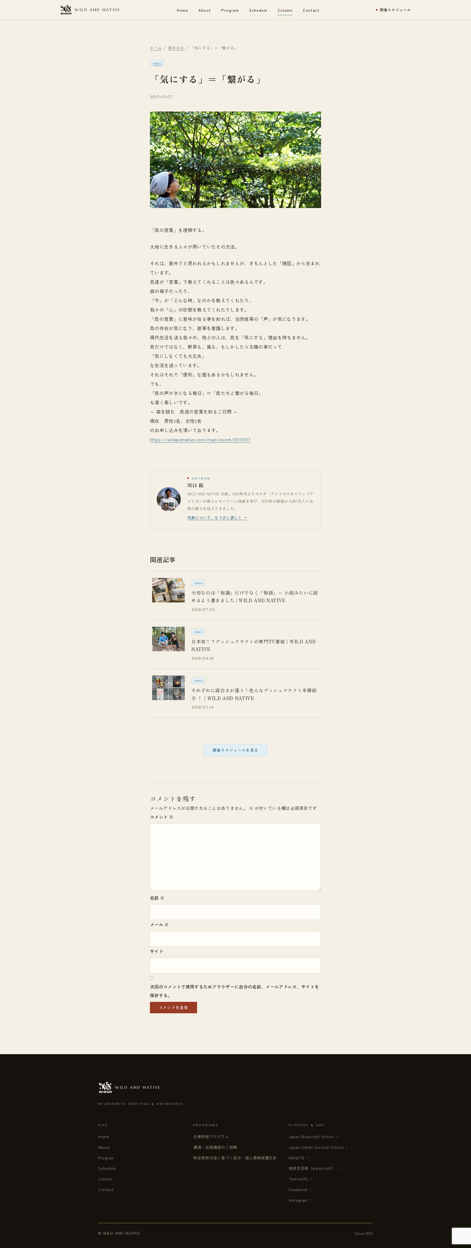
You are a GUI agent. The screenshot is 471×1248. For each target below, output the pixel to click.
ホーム (156, 47)
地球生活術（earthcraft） (312, 1168)
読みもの (176, 47)
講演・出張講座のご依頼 (215, 1147)
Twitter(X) (298, 1178)
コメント (161, 816)
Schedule (258, 10)
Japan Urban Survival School (316, 1147)
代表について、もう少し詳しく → (217, 517)
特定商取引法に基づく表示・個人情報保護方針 (235, 1157)
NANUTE (296, 1157)
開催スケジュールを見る (236, 750)
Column (285, 10)
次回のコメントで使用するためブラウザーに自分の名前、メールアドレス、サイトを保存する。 (234, 991)
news (157, 63)
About (204, 10)
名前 (157, 897)
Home (182, 10)
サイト (156, 951)
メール (159, 924)
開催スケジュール (395, 10)
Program (230, 10)
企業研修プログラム (211, 1136)
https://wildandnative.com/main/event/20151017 (200, 439)
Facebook (298, 1189)
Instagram (298, 1200)
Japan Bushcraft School (311, 1136)
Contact (311, 10)
